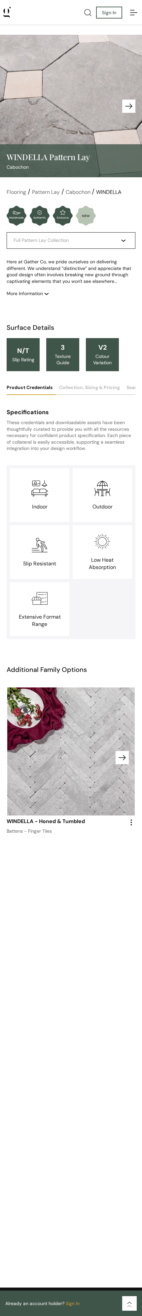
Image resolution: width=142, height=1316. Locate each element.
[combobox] (66, 241)
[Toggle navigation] (134, 13)
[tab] (31, 389)
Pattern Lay (46, 192)
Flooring (16, 192)
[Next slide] (128, 106)
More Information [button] (25, 293)
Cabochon (79, 192)
